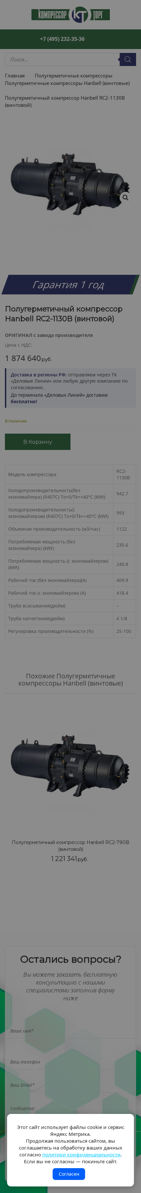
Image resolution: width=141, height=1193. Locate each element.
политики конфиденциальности (81, 1154)
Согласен (69, 1174)
